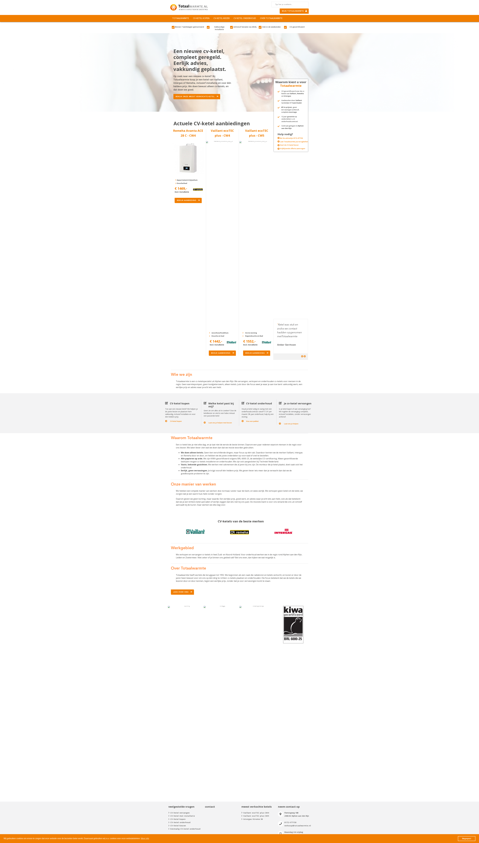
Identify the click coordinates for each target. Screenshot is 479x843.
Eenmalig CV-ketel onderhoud (185, 829)
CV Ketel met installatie (182, 816)
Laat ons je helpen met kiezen (220, 423)
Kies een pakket (252, 421)
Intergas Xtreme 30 (253, 819)
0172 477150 (290, 822)
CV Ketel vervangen (180, 813)
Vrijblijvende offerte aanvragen (292, 148)
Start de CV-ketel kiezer (289, 145)
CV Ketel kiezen (178, 825)
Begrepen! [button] (466, 839)
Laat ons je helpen (291, 424)
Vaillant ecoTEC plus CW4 (256, 813)
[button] (196, 96)
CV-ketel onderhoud (180, 822)
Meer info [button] (145, 838)
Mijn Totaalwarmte (293, 11)
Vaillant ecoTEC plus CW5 (256, 816)
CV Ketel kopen (176, 421)
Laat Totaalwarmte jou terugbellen (294, 141)
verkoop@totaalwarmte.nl (297, 825)
